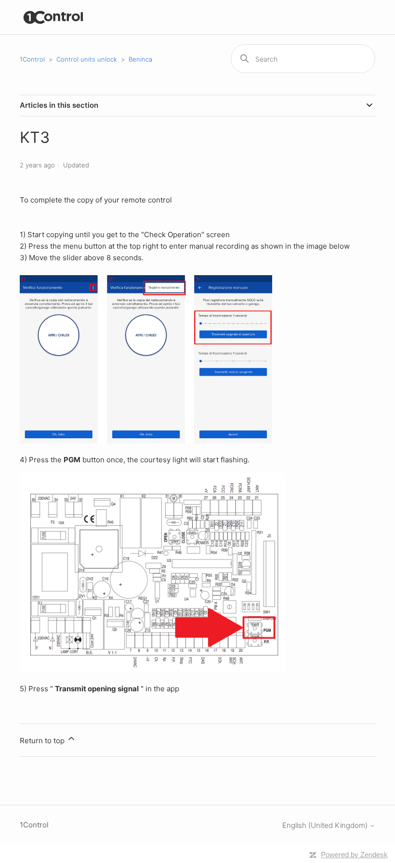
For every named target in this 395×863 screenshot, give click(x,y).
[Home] (54, 17)
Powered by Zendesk (354, 854)
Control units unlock (86, 59)
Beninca (140, 59)
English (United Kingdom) (325, 825)
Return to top (43, 740)
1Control (32, 59)
